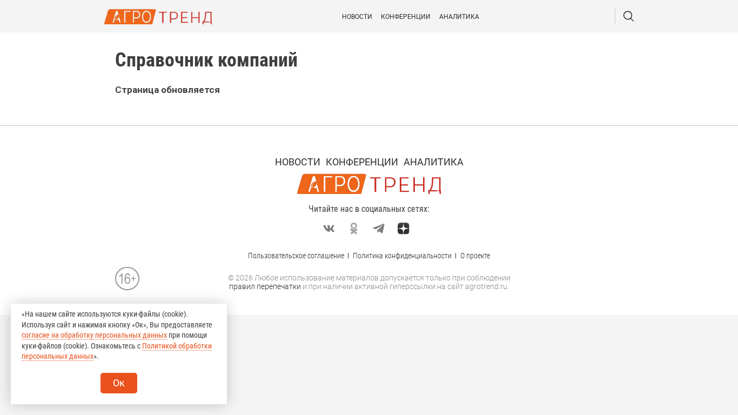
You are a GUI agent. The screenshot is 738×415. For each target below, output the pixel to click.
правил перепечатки (265, 286)
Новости (357, 17)
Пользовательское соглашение (296, 255)
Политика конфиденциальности (402, 255)
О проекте (475, 255)
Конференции (406, 17)
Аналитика (459, 17)
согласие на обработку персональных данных (94, 335)
